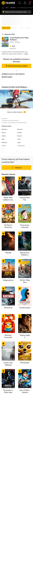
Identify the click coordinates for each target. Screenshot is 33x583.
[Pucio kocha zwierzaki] (24, 213)
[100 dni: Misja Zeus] (24, 268)
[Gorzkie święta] (24, 296)
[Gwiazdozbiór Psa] (24, 185)
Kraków (19, 132)
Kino (7, 7)
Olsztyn (4, 145)
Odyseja (8, 253)
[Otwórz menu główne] (29, 3)
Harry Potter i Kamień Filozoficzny (25, 391)
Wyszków (13, 7)
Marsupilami (24, 363)
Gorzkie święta (24, 308)
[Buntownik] (8, 296)
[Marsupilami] (24, 351)
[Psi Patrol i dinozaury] (8, 213)
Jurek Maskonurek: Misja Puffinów (19, 39)
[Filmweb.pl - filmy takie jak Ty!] (8, 3)
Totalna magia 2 (25, 336)
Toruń (19, 139)
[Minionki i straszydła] (8, 323)
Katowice (4, 142)
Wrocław (19, 129)
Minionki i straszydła (8, 336)
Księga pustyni (8, 280)
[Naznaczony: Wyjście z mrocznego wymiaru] (24, 240)
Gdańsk (4, 136)
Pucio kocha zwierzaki (24, 226)
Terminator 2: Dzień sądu (8, 391)
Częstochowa (21, 145)
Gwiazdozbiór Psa (25, 198)
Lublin (19, 142)
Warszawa (4, 129)
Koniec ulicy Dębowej (8, 364)
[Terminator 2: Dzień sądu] (8, 378)
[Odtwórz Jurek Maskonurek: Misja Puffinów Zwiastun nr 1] (5, 42)
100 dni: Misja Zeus (25, 281)
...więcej (26, 54)
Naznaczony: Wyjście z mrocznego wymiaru (25, 254)
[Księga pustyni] (8, 268)
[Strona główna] (3, 8)
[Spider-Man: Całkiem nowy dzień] (8, 185)
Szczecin (19, 136)
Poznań (4, 132)
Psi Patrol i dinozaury (8, 226)
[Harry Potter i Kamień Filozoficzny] (24, 378)
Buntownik (8, 308)
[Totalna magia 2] (24, 323)
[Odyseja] (8, 240)
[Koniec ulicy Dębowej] (8, 351)
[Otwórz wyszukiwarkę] (19, 3)
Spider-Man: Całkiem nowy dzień (8, 198)
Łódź (3, 139)
